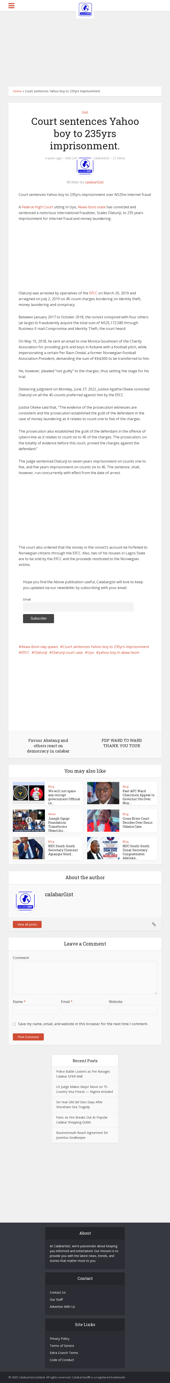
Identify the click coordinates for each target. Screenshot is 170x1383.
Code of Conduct (62, 1360)
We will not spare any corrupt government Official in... (64, 797)
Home (17, 91)
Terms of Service (62, 1346)
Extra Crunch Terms (64, 1353)
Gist (85, 112)
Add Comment (75, 158)
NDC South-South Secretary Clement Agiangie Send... (63, 850)
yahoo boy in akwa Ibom (119, 652)
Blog (51, 786)
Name (19, 1001)
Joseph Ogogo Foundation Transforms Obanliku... (59, 824)
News (52, 814)
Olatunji (40, 652)
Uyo (90, 652)
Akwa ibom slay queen (39, 646)
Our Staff (56, 1299)
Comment (21, 957)
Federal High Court (37, 207)
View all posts (27, 924)
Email (27, 599)
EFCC (93, 293)
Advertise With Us (62, 1306)
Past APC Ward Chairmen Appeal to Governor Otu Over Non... (139, 797)
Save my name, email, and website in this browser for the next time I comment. (83, 1023)
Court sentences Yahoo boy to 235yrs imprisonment (106, 646)
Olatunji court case (67, 652)
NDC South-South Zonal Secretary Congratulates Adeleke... (136, 852)
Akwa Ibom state (92, 207)
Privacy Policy (59, 1338)
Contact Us (58, 1292)
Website (115, 1001)
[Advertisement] (85, 49)
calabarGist (101, 158)
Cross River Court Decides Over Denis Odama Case (138, 822)
